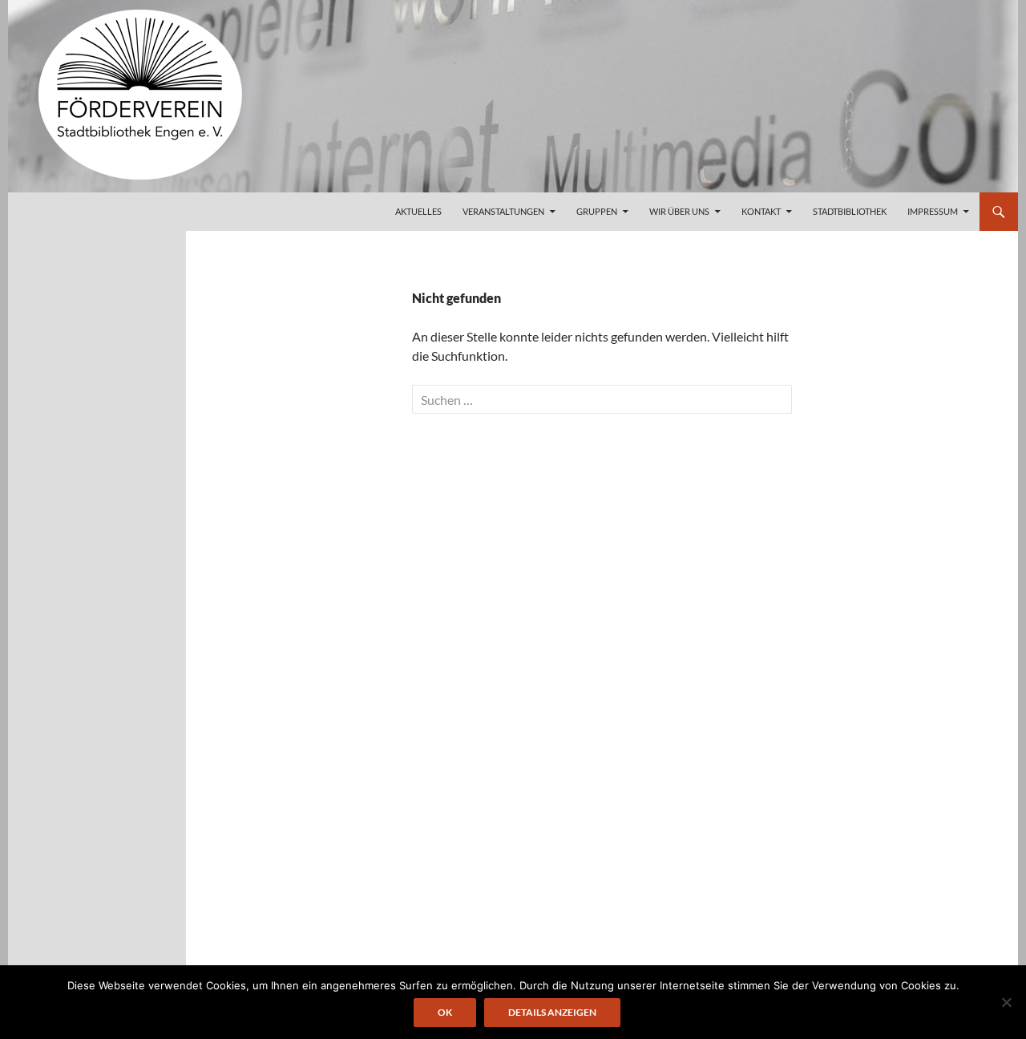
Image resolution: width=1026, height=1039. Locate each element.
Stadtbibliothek (850, 211)
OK (445, 1012)
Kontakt (761, 211)
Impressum (932, 211)
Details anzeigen (552, 1012)
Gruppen (596, 211)
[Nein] (1006, 1002)
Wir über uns (679, 211)
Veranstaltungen (503, 211)
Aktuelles (418, 211)
